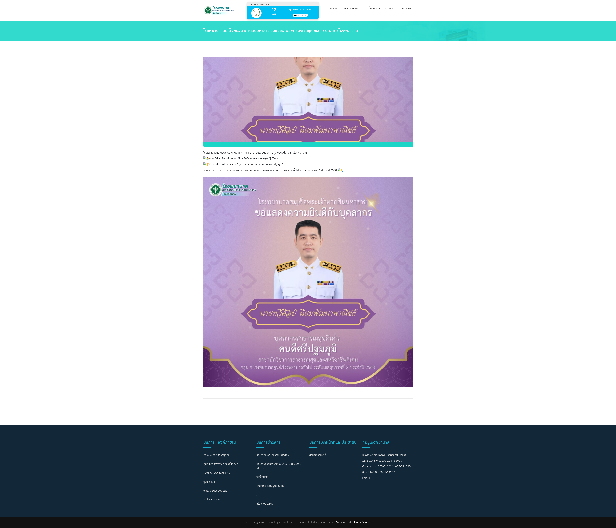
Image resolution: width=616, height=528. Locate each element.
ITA (258, 494)
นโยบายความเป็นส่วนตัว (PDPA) (352, 522)
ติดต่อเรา (389, 8)
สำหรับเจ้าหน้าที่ (317, 454)
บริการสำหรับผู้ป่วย (352, 8)
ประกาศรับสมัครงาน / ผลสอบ (272, 454)
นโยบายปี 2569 (265, 503)
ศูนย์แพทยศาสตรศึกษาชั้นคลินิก (220, 463)
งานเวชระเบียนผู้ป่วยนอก (270, 485)
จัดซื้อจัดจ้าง (263, 476)
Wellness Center (212, 499)
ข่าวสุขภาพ (405, 8)
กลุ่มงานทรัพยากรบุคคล (216, 454)
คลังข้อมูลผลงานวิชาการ (216, 472)
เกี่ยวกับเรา (374, 8)
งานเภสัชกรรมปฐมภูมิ (215, 490)
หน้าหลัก (333, 8)
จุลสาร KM (209, 481)
